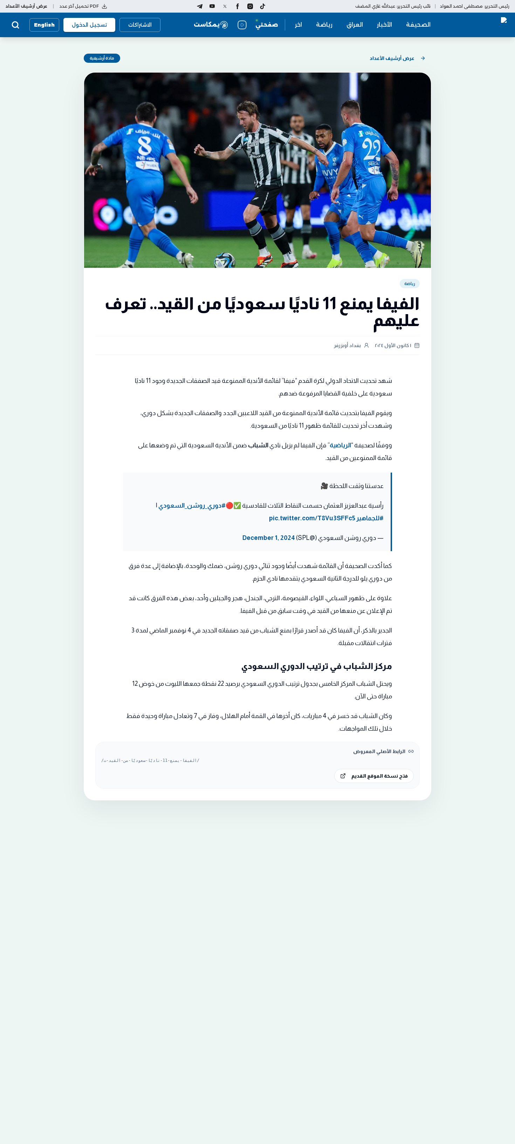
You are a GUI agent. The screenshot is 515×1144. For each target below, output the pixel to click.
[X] (224, 6)
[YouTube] (212, 6)
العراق (354, 24)
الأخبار (384, 24)
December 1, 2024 (268, 537)
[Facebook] (237, 6)
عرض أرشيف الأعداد (392, 58)
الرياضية (340, 445)
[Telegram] (199, 6)
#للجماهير (370, 518)
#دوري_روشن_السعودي (192, 505)
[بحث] (15, 25)
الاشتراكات (140, 25)
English (44, 25)
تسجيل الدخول (89, 25)
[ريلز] (242, 25)
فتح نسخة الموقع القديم (379, 776)
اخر (298, 24)
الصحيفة (418, 24)
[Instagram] (250, 6)
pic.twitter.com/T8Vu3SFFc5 (312, 518)
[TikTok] (262, 6)
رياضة (324, 24)
